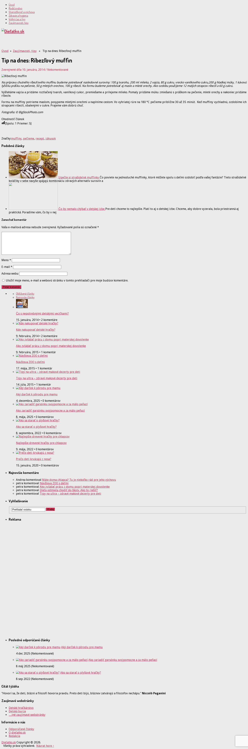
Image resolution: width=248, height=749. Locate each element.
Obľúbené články (25, 293)
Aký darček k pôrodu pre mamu (37, 394)
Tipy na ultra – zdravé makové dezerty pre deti (46, 378)
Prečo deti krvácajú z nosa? (33, 459)
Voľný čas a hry (17, 19)
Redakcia (14, 736)
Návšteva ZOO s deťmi (30, 362)
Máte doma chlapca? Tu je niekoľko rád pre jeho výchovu (79, 480)
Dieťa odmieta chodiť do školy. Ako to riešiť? (69, 490)
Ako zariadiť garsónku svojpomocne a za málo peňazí (50, 410)
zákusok (50, 138)
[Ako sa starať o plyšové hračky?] (38, 672)
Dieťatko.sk (8, 742)
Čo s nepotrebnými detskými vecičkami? (42, 313)
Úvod (12, 5)
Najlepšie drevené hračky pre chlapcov (41, 443)
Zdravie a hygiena (18, 15)
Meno (6, 260)
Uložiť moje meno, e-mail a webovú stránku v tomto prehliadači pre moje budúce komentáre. (67, 280)
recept (40, 138)
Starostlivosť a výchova (22, 12)
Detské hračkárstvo (21, 708)
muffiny (16, 138)
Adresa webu (10, 273)
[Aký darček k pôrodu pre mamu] (38, 647)
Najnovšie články (25, 297)
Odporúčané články (21, 729)
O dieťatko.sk (17, 732)
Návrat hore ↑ (45, 746)
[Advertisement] (43, 43)
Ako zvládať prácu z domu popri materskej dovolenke (51, 346)
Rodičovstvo (15, 8)
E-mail (6, 267)
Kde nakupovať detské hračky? (35, 329)
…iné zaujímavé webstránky (27, 714)
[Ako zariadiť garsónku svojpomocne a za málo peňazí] (52, 660)
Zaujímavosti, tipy (19, 23)
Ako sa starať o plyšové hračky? (36, 426)
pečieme (28, 138)
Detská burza (17, 711)
